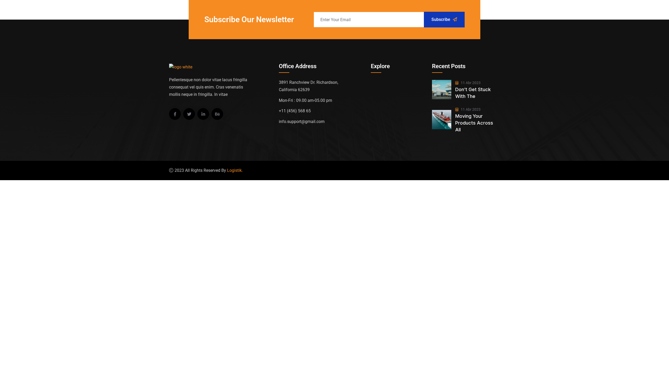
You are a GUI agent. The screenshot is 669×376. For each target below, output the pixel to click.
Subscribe (440, 19)
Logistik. (235, 170)
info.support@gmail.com (302, 121)
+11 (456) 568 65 (295, 110)
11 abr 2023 (470, 83)
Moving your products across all (474, 122)
